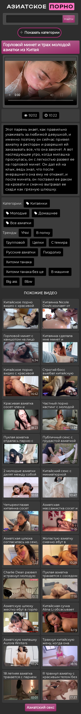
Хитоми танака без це (25, 272)
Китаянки (38, 203)
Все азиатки (20, 223)
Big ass (11, 282)
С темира (59, 243)
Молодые (18, 213)
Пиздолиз (52, 252)
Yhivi (25, 233)
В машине (60, 272)
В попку (43, 233)
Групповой (15, 243)
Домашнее (48, 213)
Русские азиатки (21, 252)
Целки (38, 243)
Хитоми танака (19, 262)
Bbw (28, 282)
